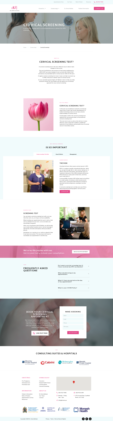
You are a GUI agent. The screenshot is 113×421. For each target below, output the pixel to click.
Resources (88, 2)
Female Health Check (44, 382)
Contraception (43, 384)
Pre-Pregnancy (26, 381)
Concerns (41, 381)
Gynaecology (44, 377)
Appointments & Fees (58, 2)
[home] (14, 8)
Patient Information (83, 8)
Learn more (64, 191)
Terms (52, 419)
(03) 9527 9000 (99, 2)
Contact (41, 397)
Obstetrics (26, 377)
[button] (74, 382)
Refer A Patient (79, 2)
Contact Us (99, 8)
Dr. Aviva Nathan (68, 8)
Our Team (69, 2)
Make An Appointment (81, 251)
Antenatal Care (26, 382)
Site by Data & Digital (60, 419)
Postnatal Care (26, 384)
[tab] (42, 154)
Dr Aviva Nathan (43, 394)
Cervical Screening (44, 386)
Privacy (48, 419)
